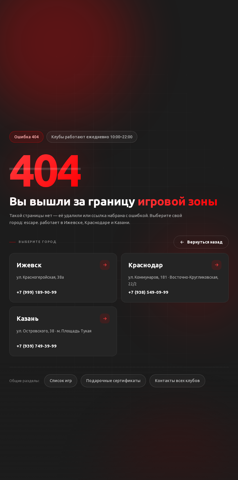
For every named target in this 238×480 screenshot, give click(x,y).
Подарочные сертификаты (113, 380)
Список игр (61, 380)
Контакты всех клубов (177, 380)
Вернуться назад (205, 242)
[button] (45, 169)
